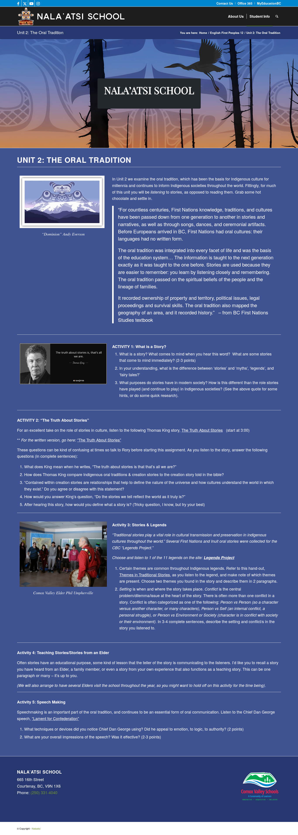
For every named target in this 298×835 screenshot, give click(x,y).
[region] (149, 93)
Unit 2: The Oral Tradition (40, 32)
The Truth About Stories (202, 430)
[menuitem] (224, 3)
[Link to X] (25, 3)
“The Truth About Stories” (99, 440)
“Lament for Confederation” (55, 718)
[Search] (277, 16)
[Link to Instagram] (38, 3)
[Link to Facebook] (18, 3)
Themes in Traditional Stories (144, 574)
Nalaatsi (36, 828)
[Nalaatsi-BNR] (89, 16)
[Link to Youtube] (31, 3)
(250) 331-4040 (44, 792)
